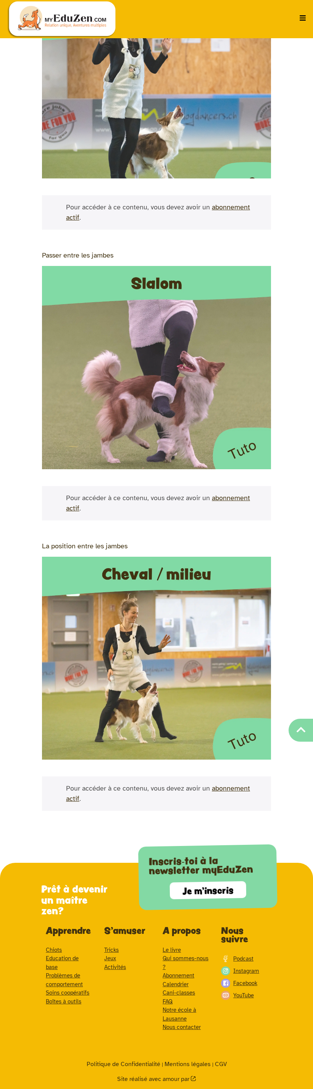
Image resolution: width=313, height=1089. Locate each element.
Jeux (110, 958)
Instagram (246, 970)
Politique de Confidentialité (123, 1064)
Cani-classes (179, 992)
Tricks (111, 949)
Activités (115, 967)
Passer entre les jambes (77, 255)
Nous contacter (182, 1027)
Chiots (54, 949)
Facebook (245, 983)
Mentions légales (188, 1064)
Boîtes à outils (63, 1001)
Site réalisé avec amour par (154, 1079)
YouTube (243, 995)
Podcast (243, 958)
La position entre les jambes (84, 546)
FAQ (168, 1001)
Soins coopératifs (67, 992)
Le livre (172, 949)
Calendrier (176, 984)
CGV (221, 1064)
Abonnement (178, 975)
